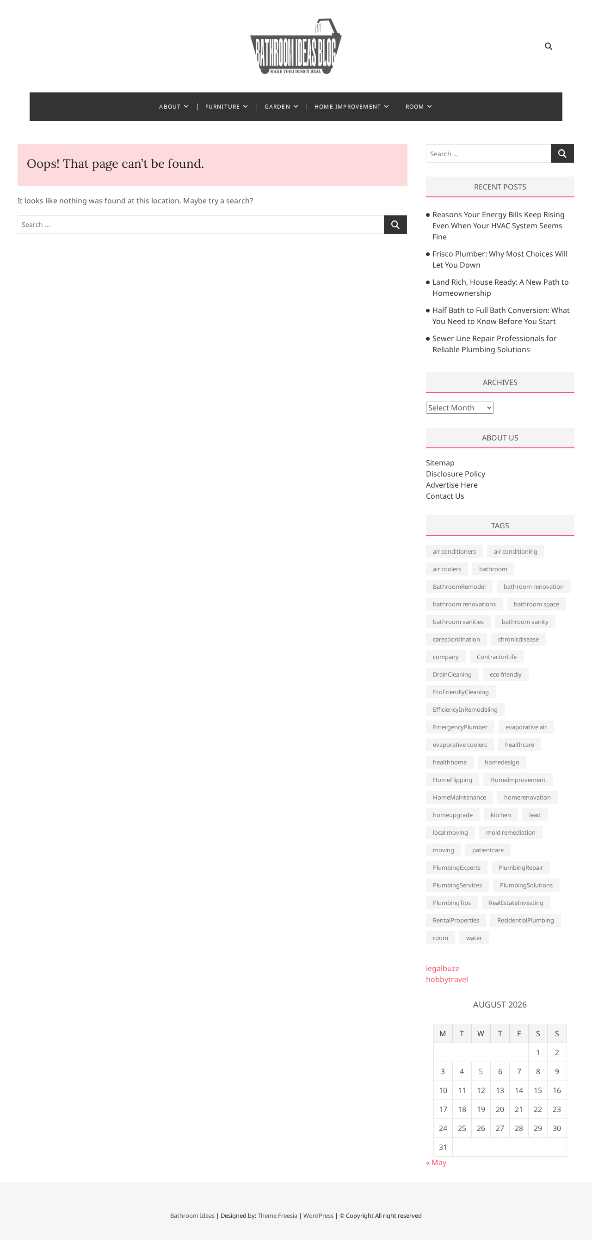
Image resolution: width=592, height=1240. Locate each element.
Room (415, 106)
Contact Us (445, 496)
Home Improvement (347, 106)
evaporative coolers (460, 744)
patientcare (488, 850)
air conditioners (454, 551)
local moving (450, 832)
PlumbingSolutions (526, 885)
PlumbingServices (457, 885)
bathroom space (536, 604)
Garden (277, 106)
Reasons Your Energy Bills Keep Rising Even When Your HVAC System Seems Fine (498, 225)
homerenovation (527, 797)
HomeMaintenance (459, 797)
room (440, 938)
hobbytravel (447, 979)
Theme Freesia (277, 1215)
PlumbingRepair (521, 867)
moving (443, 850)
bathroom (493, 569)
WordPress (318, 1215)
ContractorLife (497, 657)
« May (436, 1162)
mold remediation (511, 832)
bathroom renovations (464, 604)
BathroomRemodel (459, 586)
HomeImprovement (518, 780)
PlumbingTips (452, 902)
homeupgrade (453, 815)
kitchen (501, 815)
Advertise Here (452, 485)
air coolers (447, 569)
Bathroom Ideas (192, 1215)
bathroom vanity (525, 621)
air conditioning (515, 551)
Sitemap (440, 463)
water (474, 938)
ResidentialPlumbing (525, 920)
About (170, 106)
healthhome (450, 762)
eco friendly (506, 674)
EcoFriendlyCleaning (461, 692)
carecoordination (456, 639)
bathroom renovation (534, 586)
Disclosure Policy (455, 474)
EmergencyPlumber (460, 727)
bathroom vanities (458, 621)
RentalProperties (456, 920)
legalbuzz (442, 968)
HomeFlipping (452, 780)
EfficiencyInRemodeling (465, 709)
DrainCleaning (452, 674)
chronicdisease (518, 639)
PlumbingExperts (457, 867)
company (446, 657)
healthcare (519, 744)
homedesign (502, 762)
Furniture (222, 106)
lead (535, 815)
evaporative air (526, 727)
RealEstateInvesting (516, 902)
